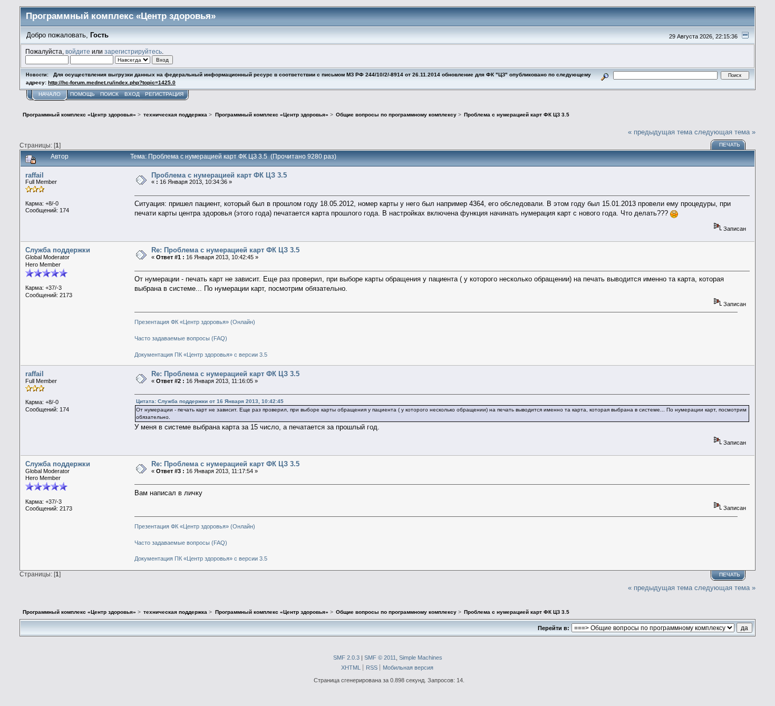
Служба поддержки (57, 250)
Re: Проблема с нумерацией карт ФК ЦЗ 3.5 (225, 250)
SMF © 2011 (380, 657)
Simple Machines (420, 657)
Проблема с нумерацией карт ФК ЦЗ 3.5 (219, 175)
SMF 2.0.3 (346, 657)
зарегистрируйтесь (133, 51)
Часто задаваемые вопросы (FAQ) (180, 338)
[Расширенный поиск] (605, 75)
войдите (77, 51)
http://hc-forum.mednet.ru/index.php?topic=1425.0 (112, 82)
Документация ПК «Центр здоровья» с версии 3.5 (200, 354)
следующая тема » (724, 132)
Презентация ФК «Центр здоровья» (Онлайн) (194, 322)
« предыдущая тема (660, 132)
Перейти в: (553, 628)
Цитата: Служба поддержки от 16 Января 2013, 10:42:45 (210, 401)
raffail (34, 175)
